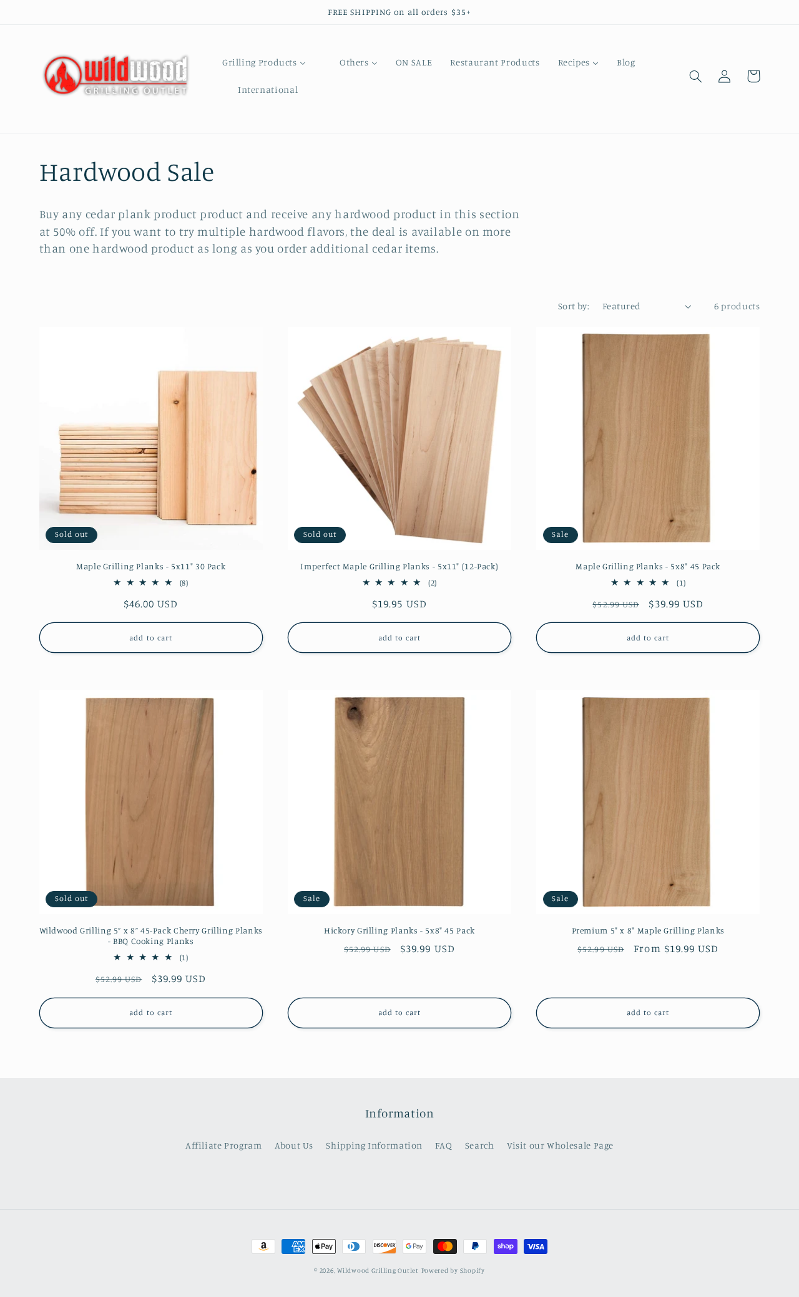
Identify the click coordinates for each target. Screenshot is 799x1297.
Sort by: (573, 306)
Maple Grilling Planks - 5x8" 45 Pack (648, 566)
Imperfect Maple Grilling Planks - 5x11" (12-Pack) (399, 566)
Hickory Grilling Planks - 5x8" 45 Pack (399, 930)
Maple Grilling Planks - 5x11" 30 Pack (150, 566)
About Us (294, 1145)
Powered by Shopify (453, 1270)
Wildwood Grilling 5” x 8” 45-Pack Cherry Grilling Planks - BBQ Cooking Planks (151, 936)
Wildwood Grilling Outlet (378, 1270)
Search (479, 1145)
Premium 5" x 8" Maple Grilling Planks (648, 930)
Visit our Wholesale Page (560, 1145)
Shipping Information (374, 1145)
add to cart (150, 637)
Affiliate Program (223, 1145)
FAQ (443, 1145)
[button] (696, 76)
